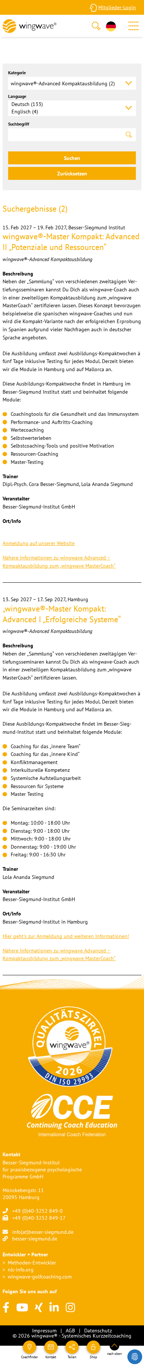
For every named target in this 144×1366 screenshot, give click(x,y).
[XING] (39, 1307)
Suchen (72, 157)
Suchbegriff (18, 124)
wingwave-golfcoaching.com (40, 1276)
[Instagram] (70, 1307)
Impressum (44, 1330)
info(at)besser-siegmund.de (42, 1231)
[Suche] (96, 25)
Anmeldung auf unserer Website (39, 543)
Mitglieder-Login (117, 7)
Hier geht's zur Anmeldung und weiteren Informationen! (66, 935)
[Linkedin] (54, 1307)
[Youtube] (22, 1307)
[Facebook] (6, 1307)
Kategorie (17, 72)
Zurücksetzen (72, 173)
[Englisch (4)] (67, 111)
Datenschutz (98, 1330)
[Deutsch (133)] (67, 104)
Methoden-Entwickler (32, 1262)
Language (17, 96)
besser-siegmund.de (34, 1238)
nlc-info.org (21, 1269)
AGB (70, 1330)
